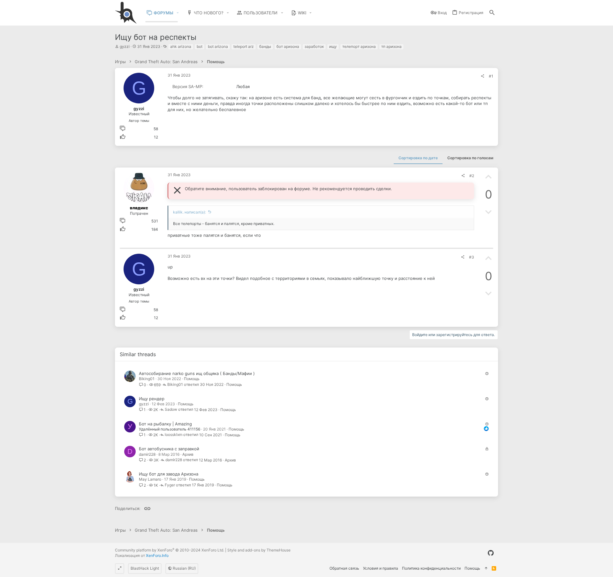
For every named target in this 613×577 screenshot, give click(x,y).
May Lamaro (150, 479)
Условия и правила (380, 568)
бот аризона (287, 46)
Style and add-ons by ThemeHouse (259, 550)
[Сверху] (486, 568)
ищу (333, 46)
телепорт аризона (359, 46)
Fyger (170, 485)
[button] (178, 13)
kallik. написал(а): (189, 212)
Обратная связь (344, 568)
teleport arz (243, 46)
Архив (187, 454)
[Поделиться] (482, 76)
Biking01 (147, 378)
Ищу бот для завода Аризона (168, 473)
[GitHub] (490, 553)
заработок (314, 46)
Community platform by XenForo (169, 550)
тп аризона (391, 46)
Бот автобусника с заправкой (169, 448)
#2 (471, 175)
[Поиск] (492, 13)
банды (265, 46)
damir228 (147, 454)
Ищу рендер (151, 398)
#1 (491, 76)
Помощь (192, 378)
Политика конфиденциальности (431, 568)
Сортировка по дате (418, 157)
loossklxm (173, 435)
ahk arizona (180, 46)
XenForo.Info (157, 555)
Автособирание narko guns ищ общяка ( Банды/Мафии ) (197, 373)
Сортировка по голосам (470, 157)
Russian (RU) (184, 568)
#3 (471, 257)
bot (199, 46)
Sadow (171, 410)
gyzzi (125, 46)
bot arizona (218, 46)
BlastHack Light (145, 568)
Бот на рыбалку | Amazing (165, 423)
